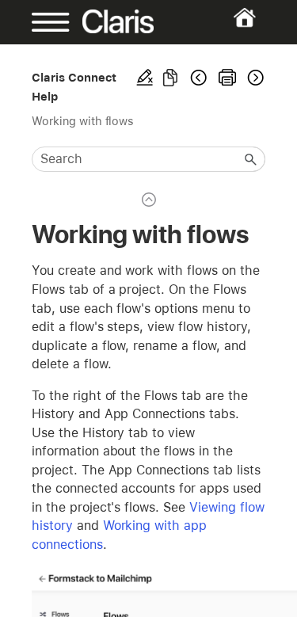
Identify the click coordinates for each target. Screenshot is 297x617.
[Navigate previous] (198, 77)
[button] (251, 159)
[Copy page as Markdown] (170, 77)
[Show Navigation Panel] (42, 22)
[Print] (227, 77)
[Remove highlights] (144, 77)
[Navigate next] (254, 77)
